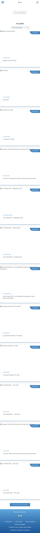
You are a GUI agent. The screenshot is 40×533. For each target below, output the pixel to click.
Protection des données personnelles (20, 527)
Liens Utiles (18, 521)
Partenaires (8, 521)
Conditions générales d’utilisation (20, 530)
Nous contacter (30, 521)
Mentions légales (20, 524)
